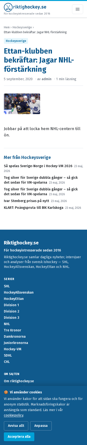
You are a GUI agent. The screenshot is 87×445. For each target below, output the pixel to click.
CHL (7, 362)
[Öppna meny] (77, 9)
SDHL (8, 355)
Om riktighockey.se (19, 381)
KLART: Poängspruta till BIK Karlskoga (33, 208)
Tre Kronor (12, 330)
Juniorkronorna (16, 343)
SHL (7, 286)
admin (46, 79)
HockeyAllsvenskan (19, 292)
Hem (7, 27)
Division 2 (11, 311)
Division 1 (11, 305)
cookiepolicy (13, 415)
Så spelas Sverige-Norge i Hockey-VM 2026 (38, 166)
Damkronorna (15, 337)
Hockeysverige (22, 27)
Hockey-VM (12, 349)
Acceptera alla (19, 437)
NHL (7, 324)
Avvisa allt (16, 426)
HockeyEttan (14, 299)
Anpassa (41, 426)
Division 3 (11, 318)
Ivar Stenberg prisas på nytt (26, 201)
